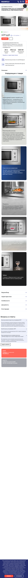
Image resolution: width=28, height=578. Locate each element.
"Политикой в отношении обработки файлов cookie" (15, 567)
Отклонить (19, 576)
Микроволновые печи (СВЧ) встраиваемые (10, 4)
